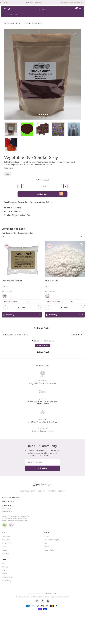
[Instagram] (37, 601)
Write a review (42, 345)
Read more (8, 168)
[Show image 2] (39, 114)
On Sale (4, 547)
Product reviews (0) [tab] (8, 334)
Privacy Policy (6, 580)
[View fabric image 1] (11, 129)
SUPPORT (51, 491)
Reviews (46, 547)
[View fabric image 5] (73, 129)
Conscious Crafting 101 (52, 540)
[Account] (9, 9)
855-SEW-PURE (8, 501)
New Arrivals (6, 540)
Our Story (47, 536)
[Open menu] (4, 9)
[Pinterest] (48, 601)
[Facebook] (42, 601)
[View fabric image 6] (11, 144)
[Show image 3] (41, 114)
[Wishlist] (80, 9)
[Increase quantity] (40, 307)
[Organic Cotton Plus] (42, 485)
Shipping (5, 567)
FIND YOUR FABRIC (28, 491)
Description (23, 202)
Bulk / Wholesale (7, 577)
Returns (4, 570)
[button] (42, 74)
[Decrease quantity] (4, 307)
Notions (4, 550)
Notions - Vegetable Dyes (12, 23)
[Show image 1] (37, 114)
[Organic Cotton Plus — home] (42, 10)
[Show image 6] (47, 114)
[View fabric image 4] (58, 129)
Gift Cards (5, 553)
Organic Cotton (7, 543)
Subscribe (42, 468)
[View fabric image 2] (26, 129)
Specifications (10, 202)
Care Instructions (37, 202)
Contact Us (6, 574)
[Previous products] (3, 236)
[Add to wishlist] (75, 35)
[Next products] (81, 236)
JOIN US (41, 491)
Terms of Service (60, 596)
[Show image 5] (45, 114)
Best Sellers (6, 536)
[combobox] (42, 14)
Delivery (49, 202)
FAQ (3, 563)
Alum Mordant (51, 280)
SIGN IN (61, 491)
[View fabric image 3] (42, 129)
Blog (45, 543)
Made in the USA (49, 550)
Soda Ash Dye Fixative (12, 280)
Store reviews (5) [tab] (22, 334)
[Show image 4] (43, 114)
